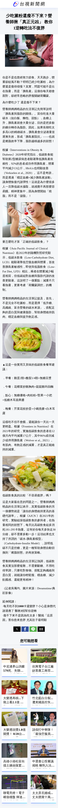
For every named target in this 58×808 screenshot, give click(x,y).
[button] (17, 629)
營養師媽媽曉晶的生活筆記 (19, 109)
